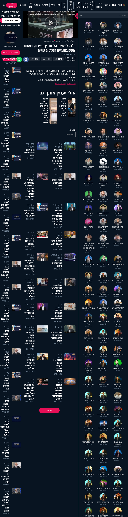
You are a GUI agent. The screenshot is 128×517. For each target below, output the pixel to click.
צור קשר (30, 5)
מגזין (114, 5)
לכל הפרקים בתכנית (10, 52)
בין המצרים (70, 83)
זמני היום (64, 5)
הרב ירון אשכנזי (60, 41)
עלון (59, 5)
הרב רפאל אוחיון (29, 306)
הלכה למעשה (59, 83)
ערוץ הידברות (58, 145)
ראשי (74, 41)
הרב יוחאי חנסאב (57, 206)
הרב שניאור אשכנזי (29, 328)
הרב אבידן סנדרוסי (30, 356)
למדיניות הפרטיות (6, 25)
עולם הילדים (85, 5)
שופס (53, 5)
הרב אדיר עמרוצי (30, 145)
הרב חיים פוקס (58, 281)
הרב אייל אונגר (30, 256)
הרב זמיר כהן (91, 5)
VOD (120, 5)
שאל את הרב (70, 5)
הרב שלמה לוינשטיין (29, 281)
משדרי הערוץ (49, 41)
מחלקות (45, 5)
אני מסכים (9, 25)
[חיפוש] (81, 15)
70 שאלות (77, 5)
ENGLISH (22, 5)
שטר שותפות (99, 5)
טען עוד (49, 410)
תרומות (37, 5)
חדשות (107, 5)
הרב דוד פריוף (58, 328)
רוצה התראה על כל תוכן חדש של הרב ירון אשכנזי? (10, 14)
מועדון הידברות (12, 5)
